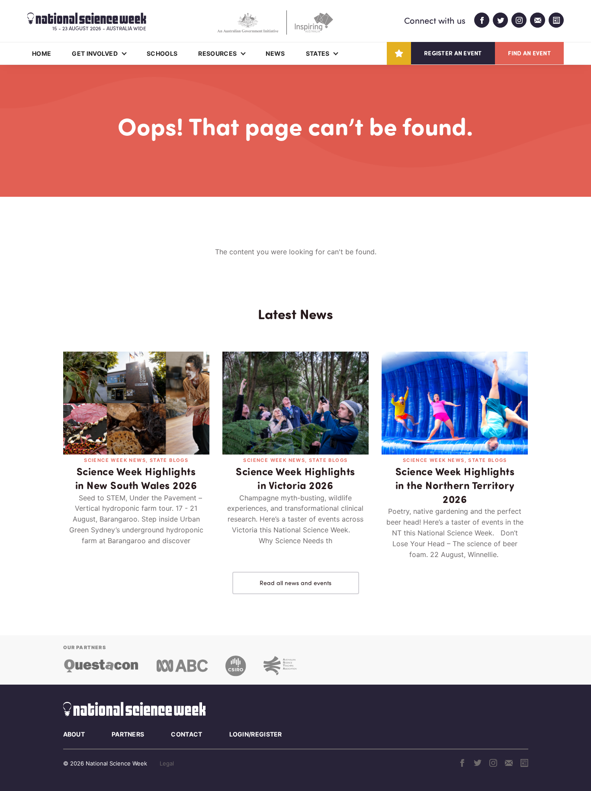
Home (41, 53)
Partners (128, 734)
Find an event (529, 53)
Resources (217, 53)
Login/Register (255, 734)
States (318, 53)
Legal (167, 763)
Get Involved (95, 53)
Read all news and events (295, 582)
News (275, 53)
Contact (186, 734)
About (74, 734)
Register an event (453, 53)
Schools (162, 53)
